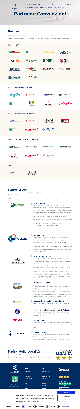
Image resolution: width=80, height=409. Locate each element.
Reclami (44, 388)
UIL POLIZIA (38, 235)
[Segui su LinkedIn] (50, 4)
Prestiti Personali (33, 7)
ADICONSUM (39, 203)
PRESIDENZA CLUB (42, 283)
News (26, 383)
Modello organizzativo (47, 381)
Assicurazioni (57, 7)
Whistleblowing (45, 385)
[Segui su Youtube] (55, 4)
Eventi (26, 385)
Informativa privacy (46, 376)
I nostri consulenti (29, 378)
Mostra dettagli (65, 406)
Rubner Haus (39, 320)
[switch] (35, 406)
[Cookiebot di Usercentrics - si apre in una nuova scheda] (8, 406)
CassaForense (39, 332)
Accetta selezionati (66, 396)
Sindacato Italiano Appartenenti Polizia (51, 310)
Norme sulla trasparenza (48, 374)
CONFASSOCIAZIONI (42, 256)
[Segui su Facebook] (48, 4)
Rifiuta (66, 399)
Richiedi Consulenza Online (33, 4)
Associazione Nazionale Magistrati (48, 301)
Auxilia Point (28, 376)
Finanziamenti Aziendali (46, 7)
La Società (27, 371)
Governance (27, 374)
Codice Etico (45, 378)
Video (26, 388)
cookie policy (36, 401)
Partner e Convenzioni (30, 381)
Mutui (26, 7)
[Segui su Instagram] (53, 4)
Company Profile (46, 371)
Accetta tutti (66, 392)
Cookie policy (45, 383)
